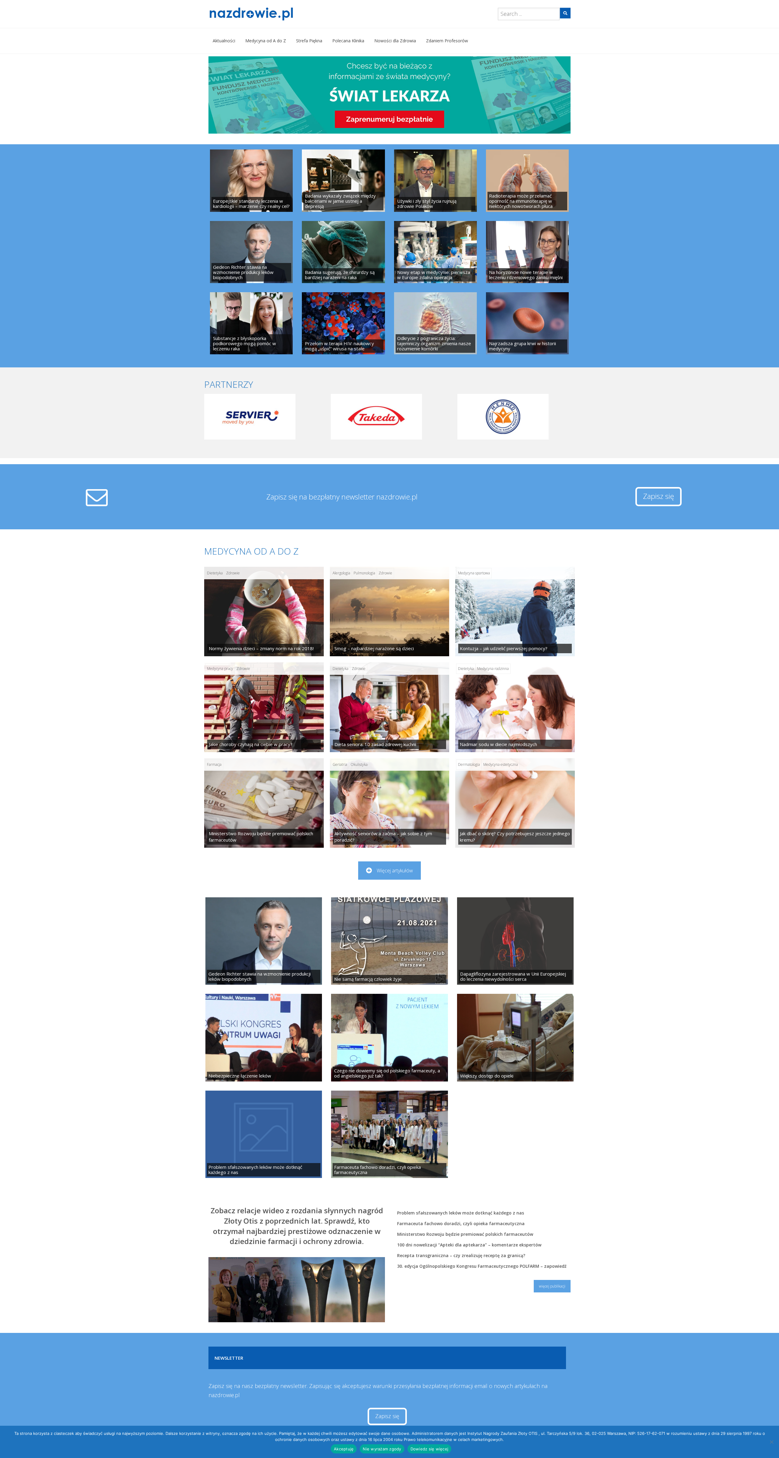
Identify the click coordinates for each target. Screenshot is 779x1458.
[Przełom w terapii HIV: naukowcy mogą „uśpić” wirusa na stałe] (343, 323)
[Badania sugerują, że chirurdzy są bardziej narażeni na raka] (343, 252)
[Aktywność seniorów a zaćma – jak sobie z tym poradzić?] (389, 803)
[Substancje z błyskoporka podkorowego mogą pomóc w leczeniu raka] (251, 323)
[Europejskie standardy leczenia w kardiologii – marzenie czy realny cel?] (251, 180)
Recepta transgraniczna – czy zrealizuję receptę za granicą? (461, 1255)
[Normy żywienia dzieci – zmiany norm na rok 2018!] (264, 611)
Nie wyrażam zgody (382, 1448)
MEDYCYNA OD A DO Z (251, 551)
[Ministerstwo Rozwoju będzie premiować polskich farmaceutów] (264, 803)
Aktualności (224, 41)
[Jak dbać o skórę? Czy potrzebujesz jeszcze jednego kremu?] (515, 803)
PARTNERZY (228, 384)
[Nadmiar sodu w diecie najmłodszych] (515, 707)
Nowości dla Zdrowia (395, 41)
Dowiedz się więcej (429, 1448)
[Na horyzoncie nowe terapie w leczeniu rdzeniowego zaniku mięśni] (527, 252)
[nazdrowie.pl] (268, 14)
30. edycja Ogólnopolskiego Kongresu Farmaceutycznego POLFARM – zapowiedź (482, 1266)
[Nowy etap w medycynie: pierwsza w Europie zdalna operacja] (435, 252)
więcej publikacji (552, 1286)
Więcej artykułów (395, 870)
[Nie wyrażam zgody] (771, 1442)
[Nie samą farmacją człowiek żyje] (389, 941)
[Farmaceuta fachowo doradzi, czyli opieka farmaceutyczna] (389, 1134)
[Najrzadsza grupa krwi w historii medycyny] (527, 323)
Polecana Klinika (348, 41)
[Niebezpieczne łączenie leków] (263, 1037)
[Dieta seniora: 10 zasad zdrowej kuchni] (389, 707)
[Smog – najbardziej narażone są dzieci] (389, 611)
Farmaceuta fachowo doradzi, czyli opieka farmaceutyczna (461, 1223)
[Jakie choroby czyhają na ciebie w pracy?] (264, 707)
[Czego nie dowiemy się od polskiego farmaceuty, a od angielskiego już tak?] (389, 1037)
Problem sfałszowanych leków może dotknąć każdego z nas (460, 1213)
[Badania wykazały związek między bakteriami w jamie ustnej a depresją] (343, 180)
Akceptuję (344, 1448)
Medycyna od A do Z (265, 41)
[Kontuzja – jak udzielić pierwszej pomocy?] (515, 611)
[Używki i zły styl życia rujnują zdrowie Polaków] (435, 180)
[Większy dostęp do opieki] (515, 1037)
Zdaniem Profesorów (447, 41)
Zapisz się (658, 496)
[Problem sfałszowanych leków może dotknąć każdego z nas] (263, 1134)
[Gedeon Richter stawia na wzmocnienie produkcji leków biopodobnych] (251, 252)
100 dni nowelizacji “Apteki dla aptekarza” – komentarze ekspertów (469, 1245)
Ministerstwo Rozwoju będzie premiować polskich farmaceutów (465, 1234)
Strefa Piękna (309, 41)
